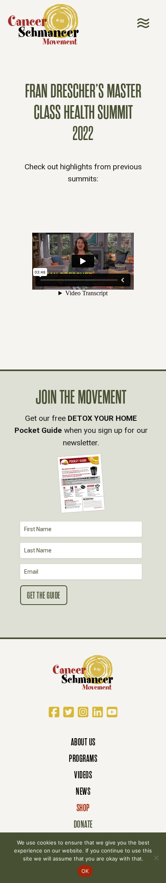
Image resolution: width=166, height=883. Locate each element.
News (83, 791)
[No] (156, 858)
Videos (83, 774)
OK (85, 871)
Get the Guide (43, 596)
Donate (83, 824)
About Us (83, 742)
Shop (83, 807)
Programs (83, 758)
